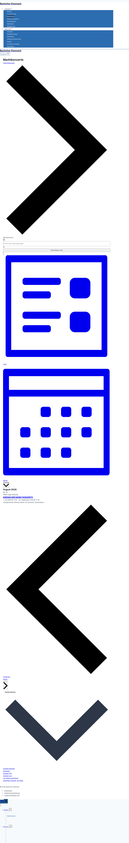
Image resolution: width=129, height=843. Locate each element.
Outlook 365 (7, 773)
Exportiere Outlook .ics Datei (13, 780)
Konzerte (9, 11)
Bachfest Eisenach (11, 21)
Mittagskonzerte (11, 26)
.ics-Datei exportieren (10, 778)
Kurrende (9, 41)
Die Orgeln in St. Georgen (13, 44)
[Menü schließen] (0, 805)
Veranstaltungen (9, 63)
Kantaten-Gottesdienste (13, 18)
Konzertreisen (10, 36)
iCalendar (6, 771)
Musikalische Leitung (12, 34)
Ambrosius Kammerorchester (14, 39)
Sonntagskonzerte (11, 14)
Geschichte (10, 31)
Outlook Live (7, 776)
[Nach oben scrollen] (2, 801)
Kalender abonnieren (10, 692)
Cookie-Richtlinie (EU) (12, 795)
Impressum (8, 791)
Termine (6, 810)
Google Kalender (9, 769)
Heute (5, 679)
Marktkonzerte (10, 16)
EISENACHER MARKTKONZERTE (18, 497)
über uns (6, 826)
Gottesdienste (10, 23)
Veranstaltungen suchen (57, 250)
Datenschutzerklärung (12, 793)
